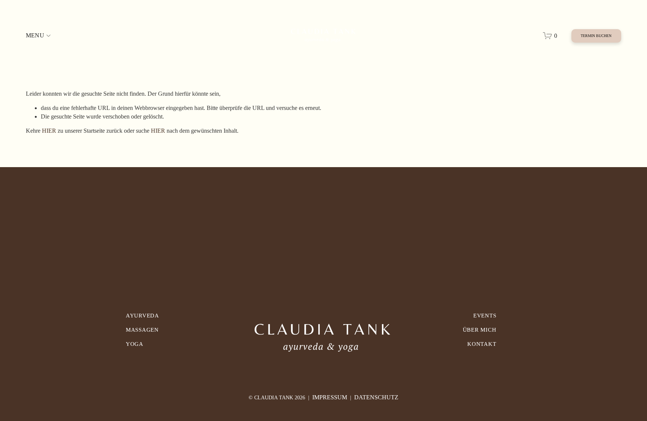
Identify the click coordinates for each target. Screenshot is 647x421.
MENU (35, 35)
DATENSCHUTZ (376, 397)
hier (49, 130)
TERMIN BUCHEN (596, 36)
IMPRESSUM (329, 397)
